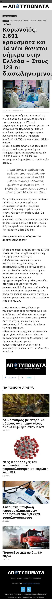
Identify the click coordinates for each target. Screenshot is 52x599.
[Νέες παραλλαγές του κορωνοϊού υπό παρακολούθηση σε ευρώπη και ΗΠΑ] (26, 447)
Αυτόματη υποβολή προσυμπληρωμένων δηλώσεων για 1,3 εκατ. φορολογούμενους (22, 512)
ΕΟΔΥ (26, 20)
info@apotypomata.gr (31, 583)
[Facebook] (23, 589)
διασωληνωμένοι (16, 20)
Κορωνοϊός (42, 20)
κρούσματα (7, 24)
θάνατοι (33, 20)
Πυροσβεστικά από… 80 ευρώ (22, 554)
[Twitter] (29, 589)
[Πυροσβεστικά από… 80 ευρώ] (26, 537)
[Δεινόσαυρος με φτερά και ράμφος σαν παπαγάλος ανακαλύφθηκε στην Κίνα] (26, 405)
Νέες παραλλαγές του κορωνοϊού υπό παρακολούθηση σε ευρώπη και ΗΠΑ (26, 467)
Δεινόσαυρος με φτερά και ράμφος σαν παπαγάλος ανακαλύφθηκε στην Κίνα (24, 423)
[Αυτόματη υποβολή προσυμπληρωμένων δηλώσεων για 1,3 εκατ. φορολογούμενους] (26, 492)
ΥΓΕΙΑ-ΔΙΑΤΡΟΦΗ (9, 16)
